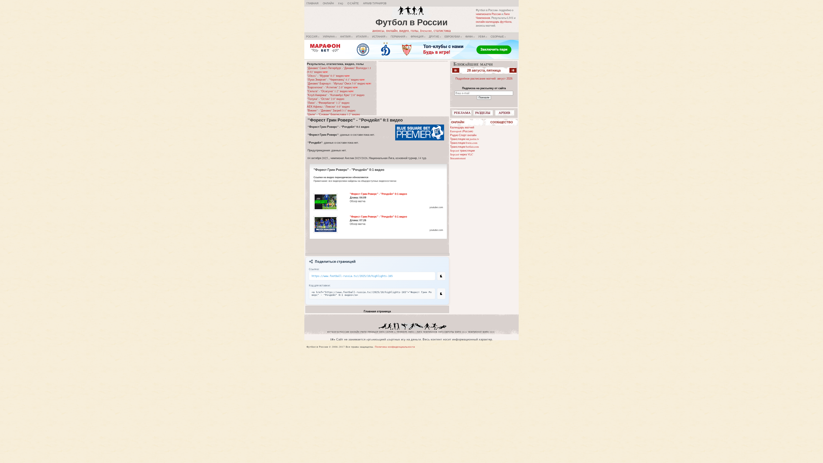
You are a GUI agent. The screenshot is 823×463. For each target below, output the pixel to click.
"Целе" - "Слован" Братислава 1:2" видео (333, 114)
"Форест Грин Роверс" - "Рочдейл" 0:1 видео (355, 120)
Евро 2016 (461, 332)
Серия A (391, 332)
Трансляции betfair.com (464, 147)
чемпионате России (488, 14)
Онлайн (328, 3)
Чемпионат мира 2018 (481, 332)
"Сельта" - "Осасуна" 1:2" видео (330, 91)
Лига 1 (412, 332)
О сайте (353, 3)
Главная (312, 3)
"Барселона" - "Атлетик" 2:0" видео (332, 87)
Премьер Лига (376, 332)
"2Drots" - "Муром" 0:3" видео (328, 76)
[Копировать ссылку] (441, 276)
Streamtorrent (458, 158)
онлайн (355, 332)
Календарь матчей (462, 127)
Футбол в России (411, 22)
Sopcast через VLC (461, 154)
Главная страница (377, 311)
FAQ (340, 3)
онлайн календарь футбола (493, 22)
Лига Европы (446, 332)
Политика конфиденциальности (395, 346)
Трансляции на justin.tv (464, 139)
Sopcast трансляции (462, 150)
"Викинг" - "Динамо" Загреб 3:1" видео (331, 110)
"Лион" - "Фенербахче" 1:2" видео (328, 103)
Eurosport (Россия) (461, 131)
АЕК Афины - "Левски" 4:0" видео (328, 106)
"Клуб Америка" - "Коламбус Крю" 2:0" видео (335, 95)
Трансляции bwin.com (463, 143)
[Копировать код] (441, 293)
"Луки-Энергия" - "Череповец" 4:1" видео (336, 79)
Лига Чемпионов (427, 332)
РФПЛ (363, 332)
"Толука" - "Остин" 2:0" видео (325, 99)
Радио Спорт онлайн (463, 135)
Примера (402, 332)
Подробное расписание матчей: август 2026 (483, 78)
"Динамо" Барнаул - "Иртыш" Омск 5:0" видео (339, 83)
